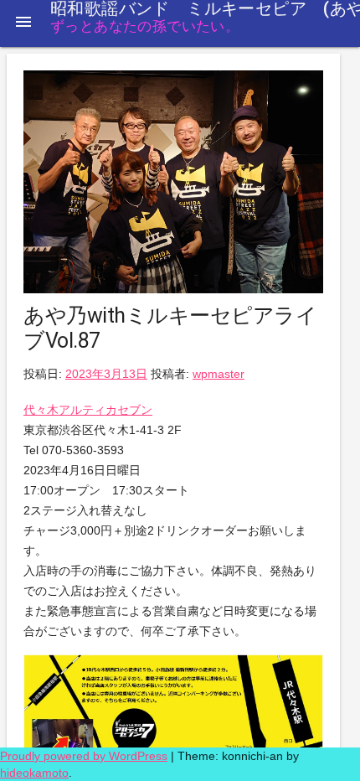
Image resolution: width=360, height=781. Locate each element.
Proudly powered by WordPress (83, 756)
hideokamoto (34, 772)
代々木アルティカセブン (87, 409)
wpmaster (218, 373)
